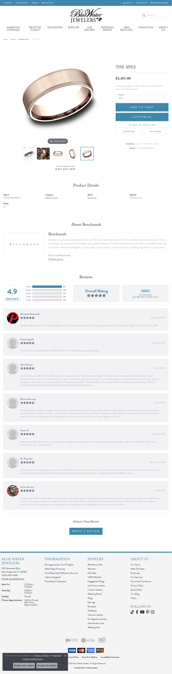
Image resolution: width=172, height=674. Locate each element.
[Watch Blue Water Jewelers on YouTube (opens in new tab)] (142, 612)
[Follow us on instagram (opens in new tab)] (152, 612)
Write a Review (86, 531)
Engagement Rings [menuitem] (96, 581)
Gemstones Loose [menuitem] (96, 623)
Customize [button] (142, 117)
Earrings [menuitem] (91, 602)
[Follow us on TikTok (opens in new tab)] (132, 612)
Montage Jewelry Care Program (59, 564)
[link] (7, 3)
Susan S (24, 430)
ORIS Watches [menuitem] (94, 577)
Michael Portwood (29, 314)
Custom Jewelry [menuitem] (95, 590)
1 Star (28, 300)
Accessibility (136, 590)
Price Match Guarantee (55, 581)
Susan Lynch (27, 339)
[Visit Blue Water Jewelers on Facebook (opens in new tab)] (137, 612)
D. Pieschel (26, 459)
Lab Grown (89, 29)
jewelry (13, 39)
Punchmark (91, 668)
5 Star (28, 286)
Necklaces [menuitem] (92, 610)
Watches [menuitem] (91, 569)
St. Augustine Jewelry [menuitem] (97, 619)
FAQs (133, 598)
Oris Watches (126, 29)
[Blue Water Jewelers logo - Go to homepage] (86, 15)
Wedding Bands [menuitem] (95, 594)
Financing (146, 27)
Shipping (129, 131)
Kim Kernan (26, 365)
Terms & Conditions (89, 657)
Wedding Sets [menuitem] (94, 627)
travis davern (27, 487)
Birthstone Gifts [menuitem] (95, 564)
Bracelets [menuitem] (92, 606)
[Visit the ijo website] (71, 640)
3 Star (28, 293)
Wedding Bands (107, 29)
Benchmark (92, 197)
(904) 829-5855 (65, 169)
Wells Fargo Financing (55, 569)
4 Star (28, 289)
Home (5, 39)
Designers (55, 27)
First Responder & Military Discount (61, 573)
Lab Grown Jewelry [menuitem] (96, 585)
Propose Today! (35, 29)
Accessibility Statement (110, 657)
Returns (155, 131)
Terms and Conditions (141, 581)
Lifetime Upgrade (53, 577)
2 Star (28, 296)
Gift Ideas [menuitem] (92, 573)
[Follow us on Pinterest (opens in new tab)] (147, 612)
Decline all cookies (24, 665)
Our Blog (135, 594)
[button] (128, 3)
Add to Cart (142, 107)
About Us (163, 29)
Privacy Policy (137, 585)
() (64, 286)
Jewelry (73, 27)
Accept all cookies (46, 665)
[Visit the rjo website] (102, 640)
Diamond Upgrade (13, 29)
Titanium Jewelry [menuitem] (95, 615)
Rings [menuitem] (90, 598)
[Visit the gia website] (88, 640)
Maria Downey (28, 399)
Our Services (136, 577)
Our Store (135, 564)
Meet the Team (138, 569)
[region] (58, 95)
